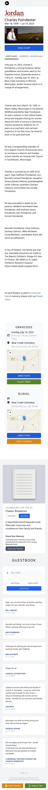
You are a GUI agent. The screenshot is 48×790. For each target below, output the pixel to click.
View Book (11, 516)
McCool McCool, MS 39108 (25, 346)
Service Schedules (31, 56)
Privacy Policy (17, 780)
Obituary (11, 56)
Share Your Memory (15, 548)
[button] (24, 358)
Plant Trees (24, 381)
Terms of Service (30, 780)
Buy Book (24, 516)
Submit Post (24, 588)
